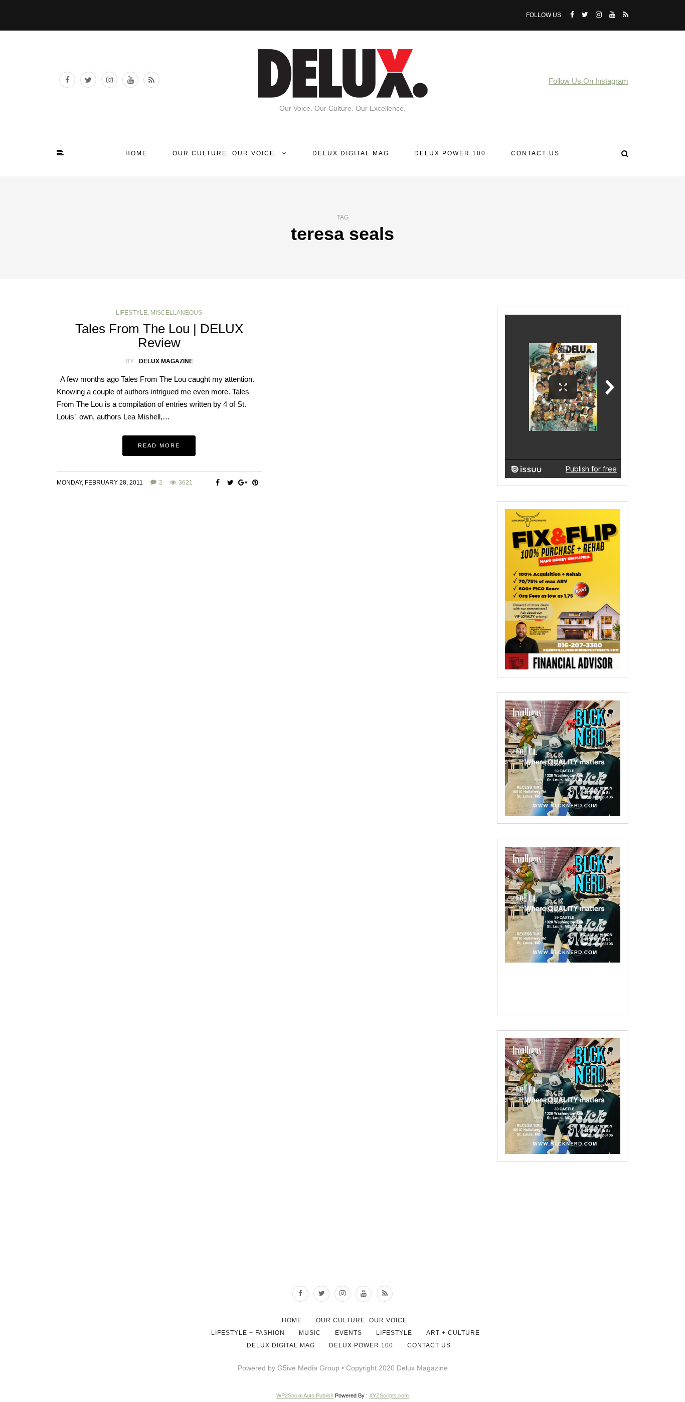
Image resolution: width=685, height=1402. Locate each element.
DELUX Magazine (166, 361)
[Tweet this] (230, 483)
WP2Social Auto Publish (304, 1395)
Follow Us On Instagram (588, 81)
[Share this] (218, 483)
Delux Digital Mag (350, 153)
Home (136, 153)
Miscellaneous (176, 313)
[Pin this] (255, 483)
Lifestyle (131, 313)
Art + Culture (453, 1332)
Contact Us (535, 153)
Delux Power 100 (450, 153)
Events (348, 1332)
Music (310, 1332)
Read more (159, 445)
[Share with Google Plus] (243, 483)
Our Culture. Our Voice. (225, 153)
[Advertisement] (342, 1239)
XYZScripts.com (389, 1395)
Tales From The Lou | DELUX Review (159, 336)
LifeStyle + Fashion (248, 1332)
